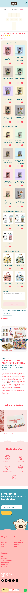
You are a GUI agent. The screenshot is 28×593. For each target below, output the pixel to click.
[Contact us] (25, 590)
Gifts (2, 544)
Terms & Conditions (6, 560)
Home (2, 9)
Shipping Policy (5, 566)
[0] (25, 3)
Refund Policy (4, 564)
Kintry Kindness (18, 542)
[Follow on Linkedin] (13, 580)
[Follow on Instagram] (9, 580)
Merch (2, 546)
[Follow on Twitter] (6, 580)
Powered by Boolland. (19, 585)
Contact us (4, 558)
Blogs (15, 546)
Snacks (3, 540)
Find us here (17, 544)
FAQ (2, 556)
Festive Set (4, 542)
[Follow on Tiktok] (17, 580)
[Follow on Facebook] (2, 580)
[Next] (27, 340)
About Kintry (17, 540)
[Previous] (1, 340)
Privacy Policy (5, 562)
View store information (7, 315)
